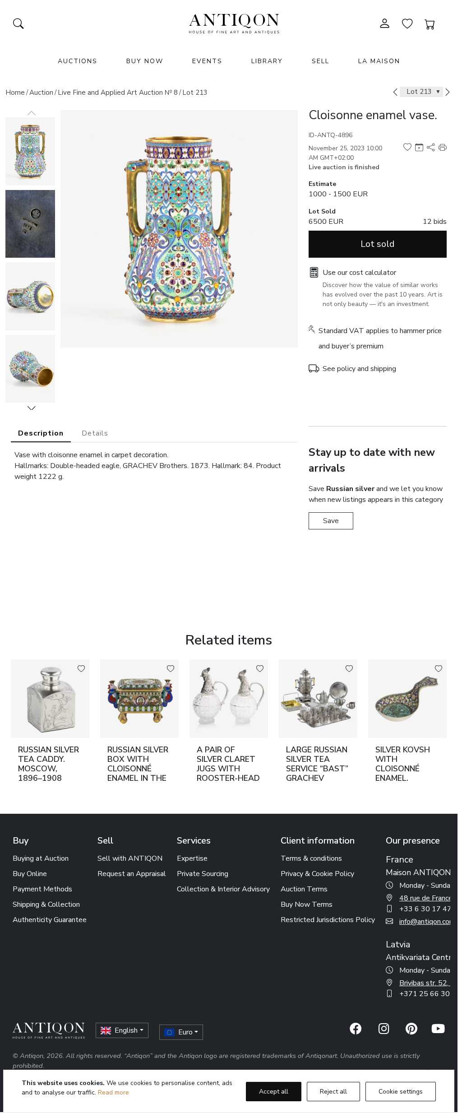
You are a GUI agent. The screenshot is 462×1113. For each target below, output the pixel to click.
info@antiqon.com (427, 922)
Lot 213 (195, 92)
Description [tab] (41, 433)
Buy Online (30, 874)
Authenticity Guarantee (50, 920)
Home (15, 92)
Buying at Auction (41, 858)
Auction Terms (304, 889)
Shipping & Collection (46, 904)
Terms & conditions (311, 858)
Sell (320, 61)
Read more (113, 1092)
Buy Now (144, 61)
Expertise (192, 858)
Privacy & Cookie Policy (317, 874)
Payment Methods (42, 889)
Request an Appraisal (131, 874)
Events (207, 61)
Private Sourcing (202, 874)
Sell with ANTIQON (129, 858)
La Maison (379, 61)
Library (267, 61)
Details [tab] (95, 433)
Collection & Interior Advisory (223, 889)
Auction (41, 92)
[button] (31, 408)
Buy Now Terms (307, 904)
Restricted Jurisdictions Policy (328, 920)
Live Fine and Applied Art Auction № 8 (118, 92)
